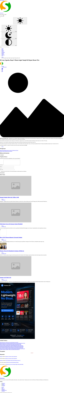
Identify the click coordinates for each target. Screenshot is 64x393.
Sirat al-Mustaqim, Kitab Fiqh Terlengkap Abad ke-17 (13, 360)
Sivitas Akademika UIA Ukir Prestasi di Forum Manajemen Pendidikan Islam (10, 344)
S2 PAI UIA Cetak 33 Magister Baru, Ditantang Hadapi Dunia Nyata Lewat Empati (11, 345)
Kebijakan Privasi (4, 390)
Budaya (3, 50)
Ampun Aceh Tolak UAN (5, 277)
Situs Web (1, 169)
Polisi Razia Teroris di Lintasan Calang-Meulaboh (11, 224)
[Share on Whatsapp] (2, 71)
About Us (3, 388)
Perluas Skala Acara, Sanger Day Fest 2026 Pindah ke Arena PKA (9, 342)
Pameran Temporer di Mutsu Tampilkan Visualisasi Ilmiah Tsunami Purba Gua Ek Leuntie (12, 348)
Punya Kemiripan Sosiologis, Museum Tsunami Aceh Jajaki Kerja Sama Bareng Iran (11, 347)
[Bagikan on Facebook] (2, 69)
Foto (2, 55)
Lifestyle (3, 51)
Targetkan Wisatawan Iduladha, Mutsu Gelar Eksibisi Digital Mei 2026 (10, 349)
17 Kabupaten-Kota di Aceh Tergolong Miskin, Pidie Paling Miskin (14, 364)
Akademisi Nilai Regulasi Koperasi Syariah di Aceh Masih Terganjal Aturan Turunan (11, 346)
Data (2, 49)
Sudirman (1, 360)
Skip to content (2, 0)
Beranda (3, 387)
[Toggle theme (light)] (20, 20)
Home (2, 57)
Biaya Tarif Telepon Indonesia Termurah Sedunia (11, 237)
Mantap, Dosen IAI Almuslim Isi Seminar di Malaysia (12, 250)
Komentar (1, 164)
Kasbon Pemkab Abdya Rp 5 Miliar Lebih (9, 197)
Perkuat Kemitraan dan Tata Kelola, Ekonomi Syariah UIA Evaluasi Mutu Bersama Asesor (12, 343)
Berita (2, 48)
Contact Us (3, 389)
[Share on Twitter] (2, 70)
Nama (1, 166)
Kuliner (3, 53)
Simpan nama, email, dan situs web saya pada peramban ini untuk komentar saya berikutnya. (13, 171)
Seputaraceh (2, 378)
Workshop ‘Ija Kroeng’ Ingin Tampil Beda (11, 356)
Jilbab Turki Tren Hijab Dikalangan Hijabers (12, 362)
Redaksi (1, 356)
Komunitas (3, 52)
